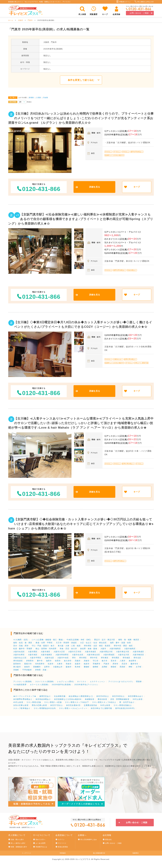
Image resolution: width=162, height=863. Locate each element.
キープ (105, 14)
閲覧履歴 (93, 14)
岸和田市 (30, 661)
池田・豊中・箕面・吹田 (120, 643)
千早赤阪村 (27, 670)
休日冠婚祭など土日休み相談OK (68, 699)
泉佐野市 (132, 661)
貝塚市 (86, 661)
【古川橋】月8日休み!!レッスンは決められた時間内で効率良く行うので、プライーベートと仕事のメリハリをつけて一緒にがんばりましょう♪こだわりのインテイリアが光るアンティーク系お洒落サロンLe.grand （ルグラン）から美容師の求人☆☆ (81, 118)
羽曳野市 (96, 664)
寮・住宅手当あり (127, 702)
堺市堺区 (83, 658)
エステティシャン (97, 682)
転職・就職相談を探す (19, 847)
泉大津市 (68, 661)
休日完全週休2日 (73, 705)
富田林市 (17, 664)
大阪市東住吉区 (93, 655)
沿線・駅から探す (17, 839)
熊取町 (113, 667)
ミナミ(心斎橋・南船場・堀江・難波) (47, 640)
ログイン (61, 839)
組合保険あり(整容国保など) (81, 696)
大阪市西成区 (109, 655)
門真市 (30, 20)
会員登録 (116, 14)
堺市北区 (137, 658)
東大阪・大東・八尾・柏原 (69, 646)
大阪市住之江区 (20, 658)
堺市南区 (126, 658)
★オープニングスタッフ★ (24, 696)
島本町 (77, 667)
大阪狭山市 (58, 667)
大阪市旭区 (32, 655)
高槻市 (77, 661)
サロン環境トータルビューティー (73, 708)
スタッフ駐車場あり (21, 708)
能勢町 (95, 667)
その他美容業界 (20, 685)
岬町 (131, 667)
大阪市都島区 (115, 649)
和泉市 (69, 664)
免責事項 (136, 853)
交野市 (47, 667)
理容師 (139, 682)
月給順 (45, 97)
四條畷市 (37, 667)
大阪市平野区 (35, 658)
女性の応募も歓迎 (20, 705)
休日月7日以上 (56, 705)
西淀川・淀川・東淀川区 (104, 640)
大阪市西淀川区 (106, 652)
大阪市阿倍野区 (62, 655)
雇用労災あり (45, 696)
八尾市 (122, 661)
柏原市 (86, 664)
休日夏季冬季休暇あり (22, 699)
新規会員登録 (63, 847)
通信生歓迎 (102, 699)
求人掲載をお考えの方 (145, 2)
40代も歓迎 (18, 702)
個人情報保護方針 (99, 853)
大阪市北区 (49, 658)
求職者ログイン (125, 2)
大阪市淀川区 (123, 655)
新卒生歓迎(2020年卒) (125, 708)
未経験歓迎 (89, 699)
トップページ (26, 853)
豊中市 (40, 661)
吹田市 (58, 661)
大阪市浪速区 (90, 652)
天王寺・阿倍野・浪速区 (66, 643)
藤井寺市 (134, 664)
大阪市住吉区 (77, 655)
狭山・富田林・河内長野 (46, 649)
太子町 (138, 667)
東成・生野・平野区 (44, 643)
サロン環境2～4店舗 (53, 702)
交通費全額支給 (90, 705)
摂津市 (115, 664)
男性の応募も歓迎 (39, 705)
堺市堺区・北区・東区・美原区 (97, 646)
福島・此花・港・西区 (22, 643)
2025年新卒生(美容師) (61, 685)
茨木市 (113, 661)
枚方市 (104, 661)
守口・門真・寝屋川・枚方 (43, 646)
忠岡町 (104, 667)
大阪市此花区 (19, 652)
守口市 (95, 661)
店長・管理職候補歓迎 (119, 699)
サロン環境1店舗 (33, 702)
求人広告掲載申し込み (88, 839)
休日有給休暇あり (43, 699)
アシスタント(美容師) (22, 682)
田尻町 (122, 667)
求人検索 (82, 14)
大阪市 (103, 649)
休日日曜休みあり (135, 696)
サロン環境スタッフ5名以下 (77, 702)
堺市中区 (94, 658)
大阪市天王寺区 (75, 652)
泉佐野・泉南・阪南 (88, 649)
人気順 (38, 97)
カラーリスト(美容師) (39, 685)
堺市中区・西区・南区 (123, 646)
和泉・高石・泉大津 (68, 649)
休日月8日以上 (118, 696)
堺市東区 (104, 658)
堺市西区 (115, 658)
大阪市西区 (32, 652)
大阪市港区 (45, 652)
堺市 (74, 658)
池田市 (49, 661)
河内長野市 (40, 664)
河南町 (16, 670)
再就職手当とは (41, 847)
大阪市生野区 (19, 655)
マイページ (62, 843)
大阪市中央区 (63, 658)
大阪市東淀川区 (122, 652)
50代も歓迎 (105, 705)
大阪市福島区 (130, 649)
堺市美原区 (18, 661)
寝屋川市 (28, 664)
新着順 (31, 97)
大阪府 (20, 20)
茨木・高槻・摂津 (20, 646)
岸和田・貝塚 (40, 670)
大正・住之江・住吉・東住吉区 (93, 643)
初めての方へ (40, 839)
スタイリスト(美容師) (44, 682)
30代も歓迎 (138, 699)
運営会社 (108, 839)
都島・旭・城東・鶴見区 (128, 640)
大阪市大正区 (59, 652)
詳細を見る (94, 187)
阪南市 (69, 667)
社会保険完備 (59, 696)
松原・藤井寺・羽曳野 (22, 649)
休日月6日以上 (102, 696)
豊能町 (86, 667)
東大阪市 (17, 667)
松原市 (51, 664)
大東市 (60, 664)
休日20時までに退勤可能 (101, 708)
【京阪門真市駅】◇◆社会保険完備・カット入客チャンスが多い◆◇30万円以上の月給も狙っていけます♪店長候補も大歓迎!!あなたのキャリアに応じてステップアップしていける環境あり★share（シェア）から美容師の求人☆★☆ (80, 524)
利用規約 (63, 853)
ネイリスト (82, 682)
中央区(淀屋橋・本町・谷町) (79, 640)
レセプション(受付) (65, 682)
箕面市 (77, 664)
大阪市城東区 (46, 655)
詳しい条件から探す (18, 843)
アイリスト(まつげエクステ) (120, 682)
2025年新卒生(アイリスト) (86, 685)
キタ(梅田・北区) (20, 640)
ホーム (10, 20)
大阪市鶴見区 (138, 655)
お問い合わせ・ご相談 (139, 13)
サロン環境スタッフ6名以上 (104, 702)
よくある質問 (40, 843)
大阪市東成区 (138, 652)
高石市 (124, 664)
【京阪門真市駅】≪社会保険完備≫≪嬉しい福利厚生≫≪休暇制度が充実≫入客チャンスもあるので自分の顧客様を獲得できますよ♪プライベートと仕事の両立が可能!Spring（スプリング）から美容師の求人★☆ (80, 219)
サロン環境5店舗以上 (123, 705)
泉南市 (27, 667)
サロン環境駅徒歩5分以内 (45, 708)
